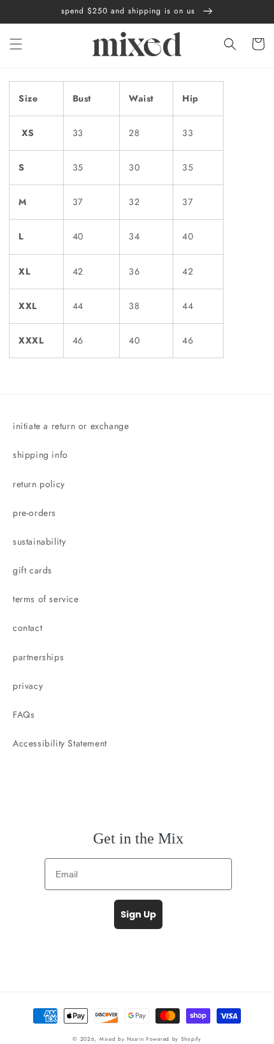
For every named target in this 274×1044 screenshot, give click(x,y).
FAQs (23, 714)
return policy (39, 484)
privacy (28, 685)
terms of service (46, 599)
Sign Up (138, 914)
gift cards (32, 570)
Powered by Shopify (173, 1039)
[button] (16, 44)
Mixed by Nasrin (121, 1039)
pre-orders (34, 512)
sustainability (39, 541)
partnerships (38, 657)
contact (27, 627)
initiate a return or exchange (71, 426)
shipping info (40, 454)
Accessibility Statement (60, 743)
